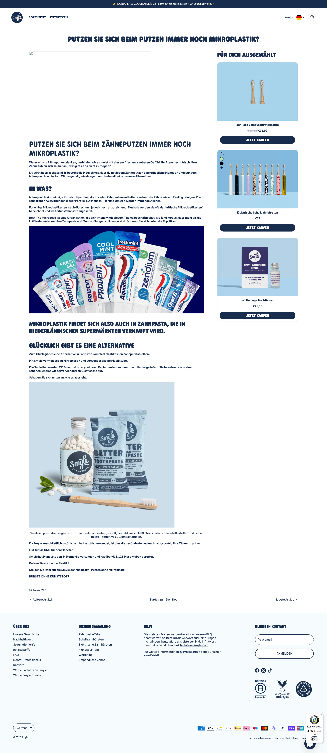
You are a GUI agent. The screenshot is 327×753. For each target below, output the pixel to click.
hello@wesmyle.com (194, 645)
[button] (310, 743)
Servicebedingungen (260, 738)
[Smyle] (17, 17)
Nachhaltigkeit (23, 639)
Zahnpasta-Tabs (89, 634)
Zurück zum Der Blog (163, 599)
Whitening (86, 655)
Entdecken (59, 17)
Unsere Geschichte (26, 634)
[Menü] (321, 715)
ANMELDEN (284, 653)
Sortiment (37, 17)
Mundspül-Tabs (89, 649)
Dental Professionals (27, 660)
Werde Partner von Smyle (30, 670)
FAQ (16, 655)
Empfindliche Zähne (92, 660)
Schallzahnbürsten (91, 639)
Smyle (24, 737)
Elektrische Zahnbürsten (95, 644)
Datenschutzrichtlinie (286, 738)
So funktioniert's (24, 644)
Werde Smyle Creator (27, 675)
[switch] (314, 738)
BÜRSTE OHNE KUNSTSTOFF (49, 576)
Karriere (18, 665)
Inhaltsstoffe (21, 649)
